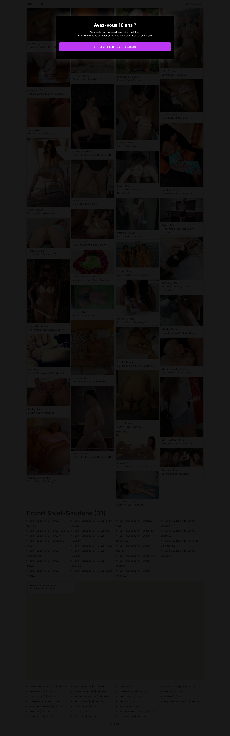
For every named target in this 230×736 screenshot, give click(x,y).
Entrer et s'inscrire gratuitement (115, 46)
